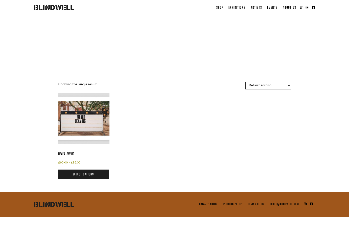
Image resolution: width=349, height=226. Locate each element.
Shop (219, 7)
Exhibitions (237, 7)
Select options (83, 174)
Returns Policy (233, 204)
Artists (256, 7)
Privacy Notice (208, 204)
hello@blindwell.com (284, 204)
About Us (289, 7)
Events (272, 7)
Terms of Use (256, 204)
